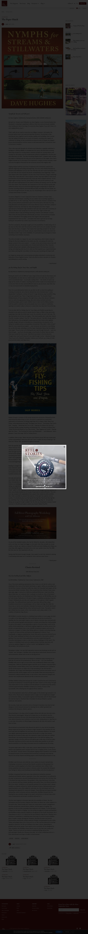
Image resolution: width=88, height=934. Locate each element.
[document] (44, 467)
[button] (64, 446)
